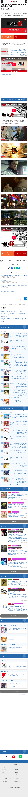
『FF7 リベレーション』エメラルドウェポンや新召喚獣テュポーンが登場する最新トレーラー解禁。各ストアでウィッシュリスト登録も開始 (14, 315)
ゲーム (9, 302)
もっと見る (13, 521)
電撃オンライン (4, 302)
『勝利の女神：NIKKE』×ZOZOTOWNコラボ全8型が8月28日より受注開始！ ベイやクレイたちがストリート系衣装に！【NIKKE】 (13, 320)
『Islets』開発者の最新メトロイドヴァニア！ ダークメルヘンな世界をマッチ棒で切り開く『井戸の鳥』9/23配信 (13, 310)
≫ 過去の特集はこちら (22, 694)
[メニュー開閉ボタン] (26, 1)
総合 (2, 764)
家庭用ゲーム (15, 302)
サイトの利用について (6, 778)
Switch (3, 772)
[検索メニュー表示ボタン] (2, 1)
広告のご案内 (4, 781)
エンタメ (3, 767)
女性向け (17, 772)
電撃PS (16, 769)
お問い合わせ (17, 781)
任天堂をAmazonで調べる (8, 37)
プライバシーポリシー (19, 778)
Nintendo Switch (22, 302)
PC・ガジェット (5, 769)
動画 (16, 774)
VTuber (3, 774)
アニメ (16, 767)
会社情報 (3, 784)
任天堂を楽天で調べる (21, 36)
